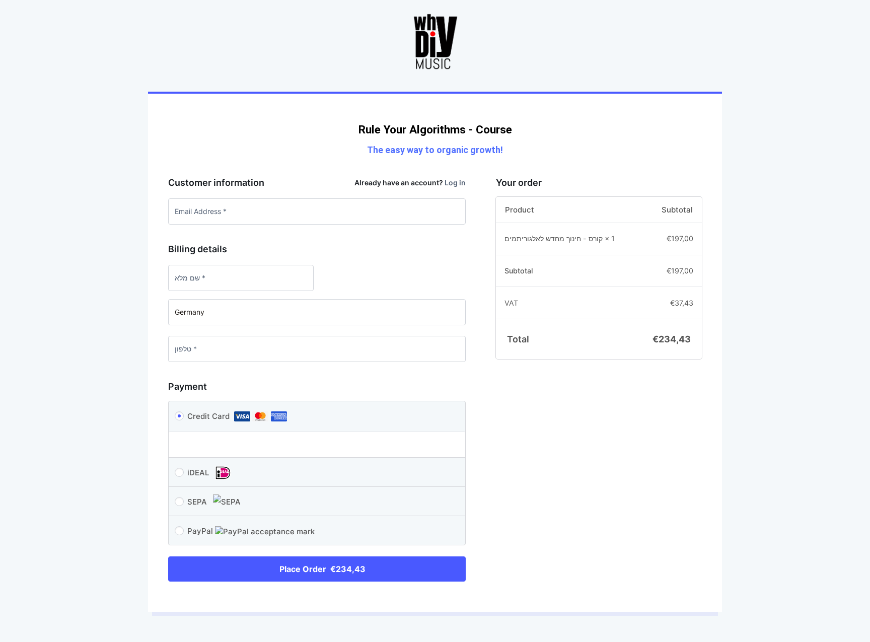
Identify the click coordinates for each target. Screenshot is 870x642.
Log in (455, 182)
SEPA (198, 502)
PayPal (201, 531)
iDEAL (199, 472)
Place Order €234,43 (322, 569)
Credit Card (209, 416)
